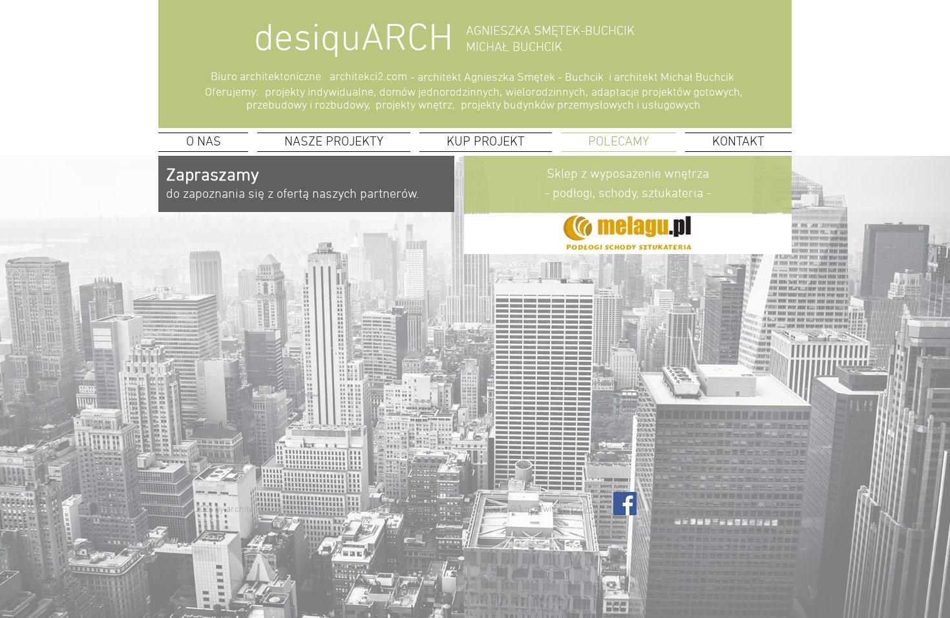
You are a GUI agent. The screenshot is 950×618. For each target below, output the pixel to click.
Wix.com (577, 509)
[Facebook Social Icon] (625, 503)
